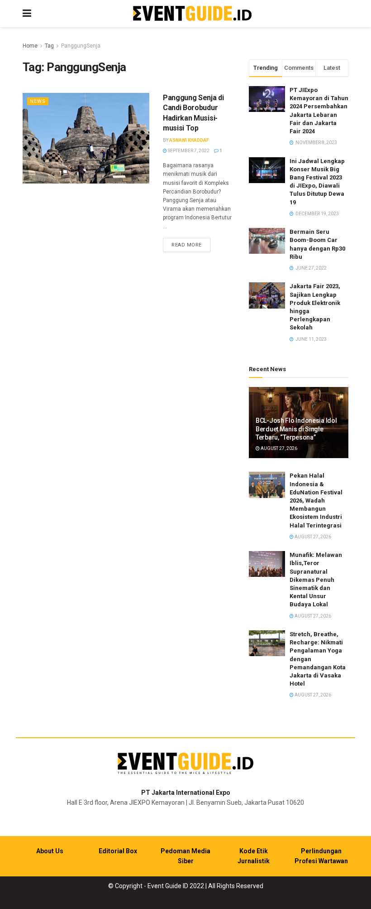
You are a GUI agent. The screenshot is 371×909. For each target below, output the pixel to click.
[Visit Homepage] (192, 14)
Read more (190, 245)
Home (30, 46)
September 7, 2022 (188, 150)
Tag (49, 46)
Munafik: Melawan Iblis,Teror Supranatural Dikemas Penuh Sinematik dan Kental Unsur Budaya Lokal (316, 579)
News (38, 101)
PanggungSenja (80, 46)
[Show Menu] (27, 13)
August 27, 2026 (278, 448)
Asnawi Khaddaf (189, 140)
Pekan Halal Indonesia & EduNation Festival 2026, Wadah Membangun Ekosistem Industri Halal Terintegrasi (316, 500)
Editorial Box (118, 851)
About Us (49, 851)
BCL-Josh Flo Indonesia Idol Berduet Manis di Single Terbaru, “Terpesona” (296, 428)
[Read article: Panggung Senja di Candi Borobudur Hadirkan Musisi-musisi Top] (86, 138)
